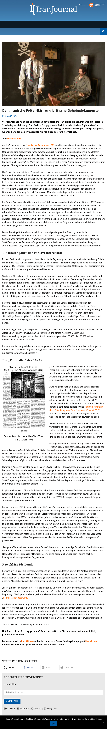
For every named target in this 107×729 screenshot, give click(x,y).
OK (53, 723)
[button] (11, 667)
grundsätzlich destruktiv (15, 597)
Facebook (24, 708)
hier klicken (27, 641)
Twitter (37, 708)
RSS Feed (10, 708)
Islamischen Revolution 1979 (40, 145)
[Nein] (103, 722)
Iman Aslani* (14, 138)
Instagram (51, 708)
